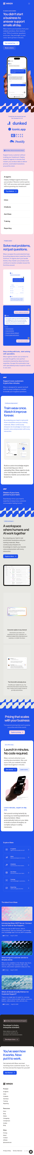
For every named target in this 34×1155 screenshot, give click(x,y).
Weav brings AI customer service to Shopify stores (15, 958)
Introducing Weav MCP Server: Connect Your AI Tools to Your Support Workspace (17, 925)
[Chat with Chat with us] (31, 1152)
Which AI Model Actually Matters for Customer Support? (15, 993)
